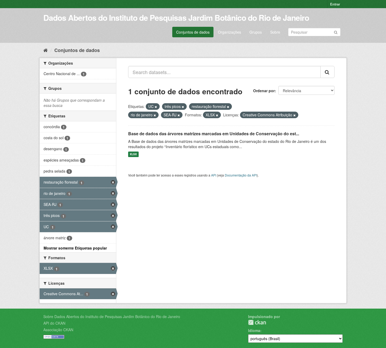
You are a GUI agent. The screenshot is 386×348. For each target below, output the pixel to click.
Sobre (275, 32)
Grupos (255, 32)
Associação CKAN (58, 329)
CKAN (257, 322)
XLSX (133, 154)
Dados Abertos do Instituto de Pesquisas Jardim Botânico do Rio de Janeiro (176, 17)
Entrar (335, 4)
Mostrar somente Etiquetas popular (75, 248)
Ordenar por (264, 90)
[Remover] (156, 107)
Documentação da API (241, 175)
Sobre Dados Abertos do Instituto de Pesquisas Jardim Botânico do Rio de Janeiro (111, 316)
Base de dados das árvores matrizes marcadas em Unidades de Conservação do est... (213, 134)
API (213, 175)
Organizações (229, 32)
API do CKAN (54, 323)
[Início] (45, 49)
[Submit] (335, 31)
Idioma (254, 330)
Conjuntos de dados (193, 32)
